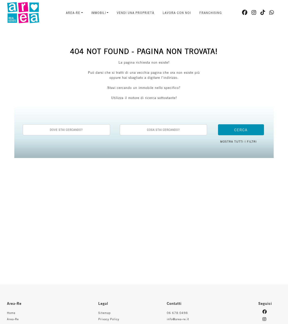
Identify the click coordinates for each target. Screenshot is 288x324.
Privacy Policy (108, 319)
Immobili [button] (98, 13)
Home (11, 313)
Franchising (210, 13)
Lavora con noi (177, 13)
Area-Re (13, 319)
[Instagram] (254, 13)
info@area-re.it (178, 319)
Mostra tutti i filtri (238, 141)
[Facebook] (245, 13)
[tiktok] (262, 13)
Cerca (241, 129)
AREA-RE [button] (73, 13)
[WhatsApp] (271, 13)
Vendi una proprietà (135, 13)
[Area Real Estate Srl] (30, 12)
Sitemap (104, 313)
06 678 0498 (177, 313)
